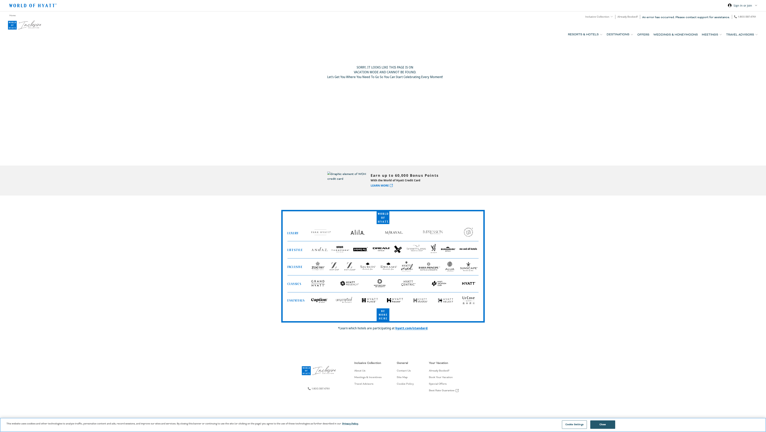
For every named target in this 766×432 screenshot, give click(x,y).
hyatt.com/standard (411, 328)
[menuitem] (368, 376)
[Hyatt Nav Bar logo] (33, 6)
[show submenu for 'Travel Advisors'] (756, 34)
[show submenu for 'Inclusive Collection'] (611, 16)
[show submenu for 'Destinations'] (631, 34)
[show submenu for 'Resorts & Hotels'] (601, 34)
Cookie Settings (574, 424)
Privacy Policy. (350, 423)
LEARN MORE (380, 185)
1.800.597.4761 (747, 16)
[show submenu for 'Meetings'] (720, 34)
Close (602, 424)
